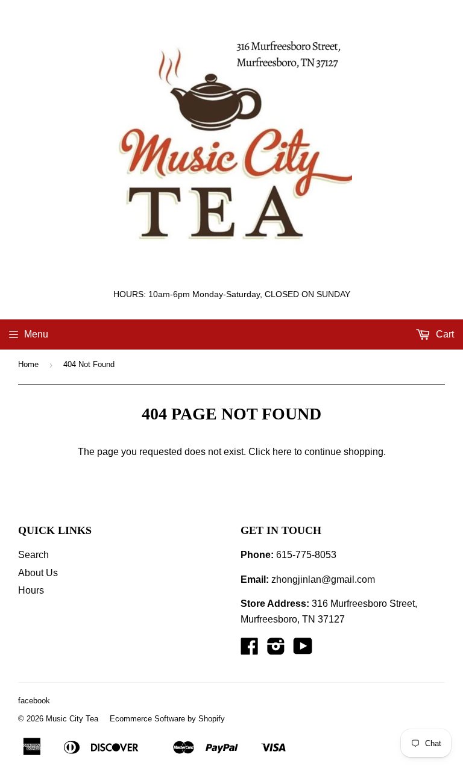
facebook (34, 700)
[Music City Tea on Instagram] (276, 650)
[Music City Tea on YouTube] (303, 650)
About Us (38, 573)
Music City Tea (72, 718)
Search (33, 555)
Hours (31, 590)
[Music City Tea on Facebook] (250, 650)
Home (28, 364)
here (282, 452)
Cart (443, 334)
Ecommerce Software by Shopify (167, 718)
